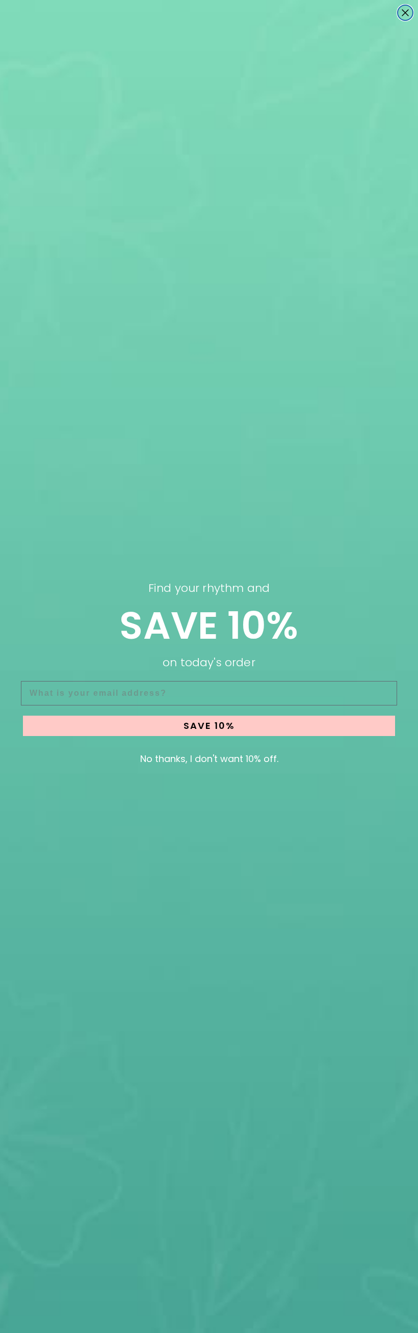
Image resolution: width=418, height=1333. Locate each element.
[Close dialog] (405, 12)
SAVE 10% (209, 725)
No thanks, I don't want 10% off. (209, 758)
